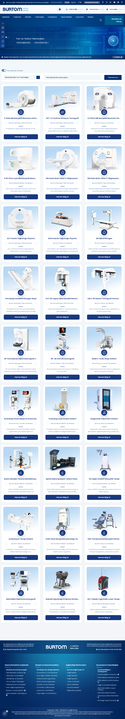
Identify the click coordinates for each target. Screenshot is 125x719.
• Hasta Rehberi (66, 17)
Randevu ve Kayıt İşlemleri (15, 690)
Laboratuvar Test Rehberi (45, 690)
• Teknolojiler (39, 17)
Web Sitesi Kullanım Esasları (107, 693)
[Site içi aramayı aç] (100, 20)
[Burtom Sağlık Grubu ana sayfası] (15, 9)
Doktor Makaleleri (73, 684)
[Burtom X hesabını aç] (106, 2)
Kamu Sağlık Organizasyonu (15, 687)
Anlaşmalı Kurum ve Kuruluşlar (16, 684)
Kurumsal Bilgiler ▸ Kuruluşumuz (104, 671)
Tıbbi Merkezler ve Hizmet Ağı (15, 673)
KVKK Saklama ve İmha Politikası (109, 680)
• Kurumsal (79, 17)
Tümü (67, 2)
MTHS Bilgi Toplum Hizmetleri (107, 700)
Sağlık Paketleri (72, 676)
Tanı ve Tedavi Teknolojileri (15, 682)
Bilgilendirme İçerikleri (74, 690)
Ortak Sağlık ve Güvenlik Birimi (46, 693)
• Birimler (27, 17)
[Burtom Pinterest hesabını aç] (118, 2)
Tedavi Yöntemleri (73, 682)
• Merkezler (5, 17)
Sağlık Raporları (72, 679)
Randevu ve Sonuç (116, 20)
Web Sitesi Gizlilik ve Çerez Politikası (106, 689)
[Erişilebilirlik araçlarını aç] (60, 9)
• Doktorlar (17, 17)
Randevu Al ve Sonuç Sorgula (16, 670)
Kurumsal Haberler (73, 687)
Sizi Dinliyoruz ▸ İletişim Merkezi (48, 670)
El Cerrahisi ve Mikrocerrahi (45, 687)
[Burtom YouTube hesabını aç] (114, 2)
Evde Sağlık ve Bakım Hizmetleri (47, 676)
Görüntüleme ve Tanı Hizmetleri (47, 673)
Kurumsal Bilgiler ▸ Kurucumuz (108, 674)
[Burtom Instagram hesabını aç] (121, 2)
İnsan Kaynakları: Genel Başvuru (17, 693)
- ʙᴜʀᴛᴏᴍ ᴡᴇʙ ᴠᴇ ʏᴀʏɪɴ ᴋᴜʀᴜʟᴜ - (62, 715)
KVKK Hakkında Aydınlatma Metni (108, 677)
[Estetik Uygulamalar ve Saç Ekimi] (2, 36)
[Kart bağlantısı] (73, 9)
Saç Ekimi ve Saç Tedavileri (45, 684)
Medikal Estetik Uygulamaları (46, 679)
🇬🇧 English (117, 57)
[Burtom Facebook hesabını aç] (102, 2)
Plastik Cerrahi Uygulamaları (46, 682)
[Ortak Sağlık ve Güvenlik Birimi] (2, 45)
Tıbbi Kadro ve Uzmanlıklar (14, 676)
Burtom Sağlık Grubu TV (75, 670)
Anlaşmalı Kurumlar (92, 2)
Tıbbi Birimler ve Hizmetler (14, 679)
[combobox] (22, 77)
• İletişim (90, 17)
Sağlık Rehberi (71, 673)
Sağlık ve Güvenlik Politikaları (107, 685)
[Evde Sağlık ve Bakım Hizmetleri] (2, 32)
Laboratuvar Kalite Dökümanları (108, 696)
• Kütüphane (52, 17)
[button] (2, 23)
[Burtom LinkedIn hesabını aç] (110, 2)
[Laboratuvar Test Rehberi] (2, 41)
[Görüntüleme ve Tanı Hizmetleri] (2, 27)
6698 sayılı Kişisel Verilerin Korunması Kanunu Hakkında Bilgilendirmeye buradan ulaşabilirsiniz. (45, 714)
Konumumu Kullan (56, 2)
